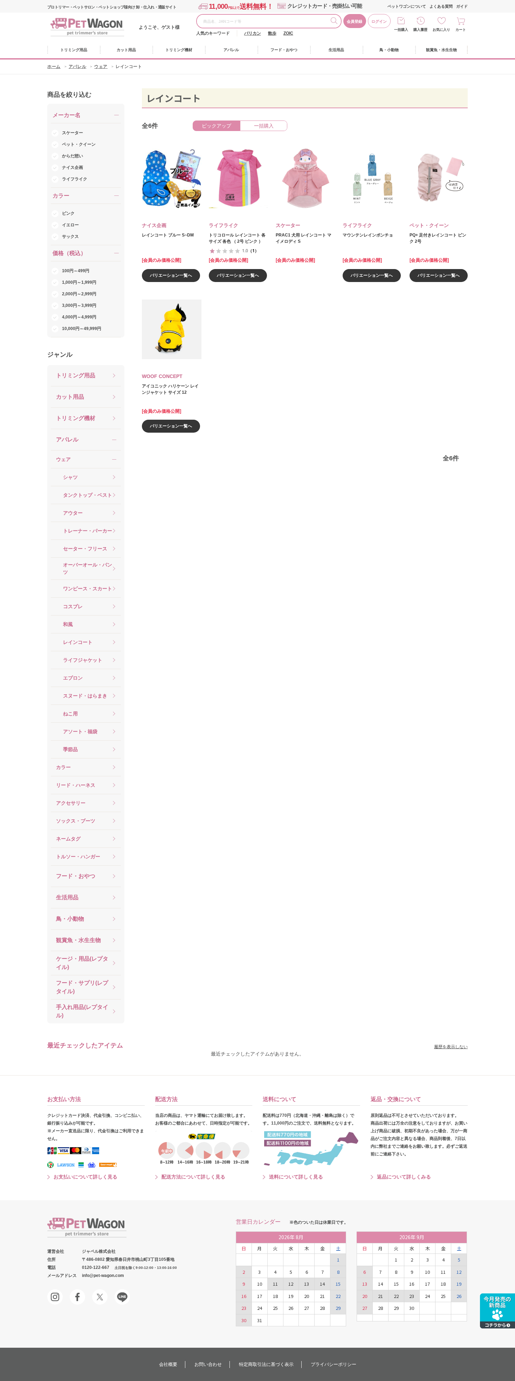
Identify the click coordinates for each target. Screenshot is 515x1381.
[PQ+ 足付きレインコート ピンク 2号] (434, 178)
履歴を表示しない (451, 1046)
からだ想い (72, 155)
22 (338, 1296)
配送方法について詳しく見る (193, 1177)
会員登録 (354, 21)
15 (338, 1283)
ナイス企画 (72, 167)
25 (275, 1308)
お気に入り (441, 30)
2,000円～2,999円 (79, 293)
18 (275, 1296)
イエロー (70, 224)
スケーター (72, 132)
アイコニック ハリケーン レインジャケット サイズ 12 (170, 389)
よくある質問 (441, 6)
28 (322, 1308)
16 (243, 1296)
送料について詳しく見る (296, 1177)
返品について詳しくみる (404, 1177)
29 (338, 1308)
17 (259, 1296)
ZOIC (288, 33)
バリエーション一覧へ (171, 275)
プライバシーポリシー (333, 1364)
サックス (70, 236)
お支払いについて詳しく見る (85, 1177)
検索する (335, 22)
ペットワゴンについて (406, 6)
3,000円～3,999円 (79, 305)
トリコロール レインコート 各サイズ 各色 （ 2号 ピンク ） (237, 238)
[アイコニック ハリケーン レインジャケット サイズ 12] (167, 329)
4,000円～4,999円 (79, 317)
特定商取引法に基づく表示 (266, 1364)
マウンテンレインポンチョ (368, 235)
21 (322, 1296)
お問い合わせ (208, 1364)
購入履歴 (420, 30)
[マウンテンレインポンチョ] (367, 178)
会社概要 (168, 1364)
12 (290, 1283)
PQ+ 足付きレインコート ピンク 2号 (438, 238)
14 (322, 1283)
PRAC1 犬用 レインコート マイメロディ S (303, 238)
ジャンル (60, 354)
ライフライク (74, 179)
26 (290, 1308)
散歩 (272, 33)
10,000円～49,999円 (81, 328)
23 (243, 1308)
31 (259, 1320)
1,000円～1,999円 (79, 282)
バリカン (252, 33)
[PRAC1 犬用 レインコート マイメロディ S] (300, 178)
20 (306, 1296)
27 (306, 1308)
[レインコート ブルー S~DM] (167, 178)
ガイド (462, 6)
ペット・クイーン (79, 144)
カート (460, 30)
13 (306, 1283)
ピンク (68, 213)
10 (259, 1283)
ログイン (379, 21)
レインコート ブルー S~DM (168, 235)
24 (259, 1308)
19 (290, 1296)
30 (243, 1320)
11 (275, 1283)
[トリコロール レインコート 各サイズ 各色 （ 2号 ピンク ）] (234, 178)
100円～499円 (75, 270)
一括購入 (401, 30)
